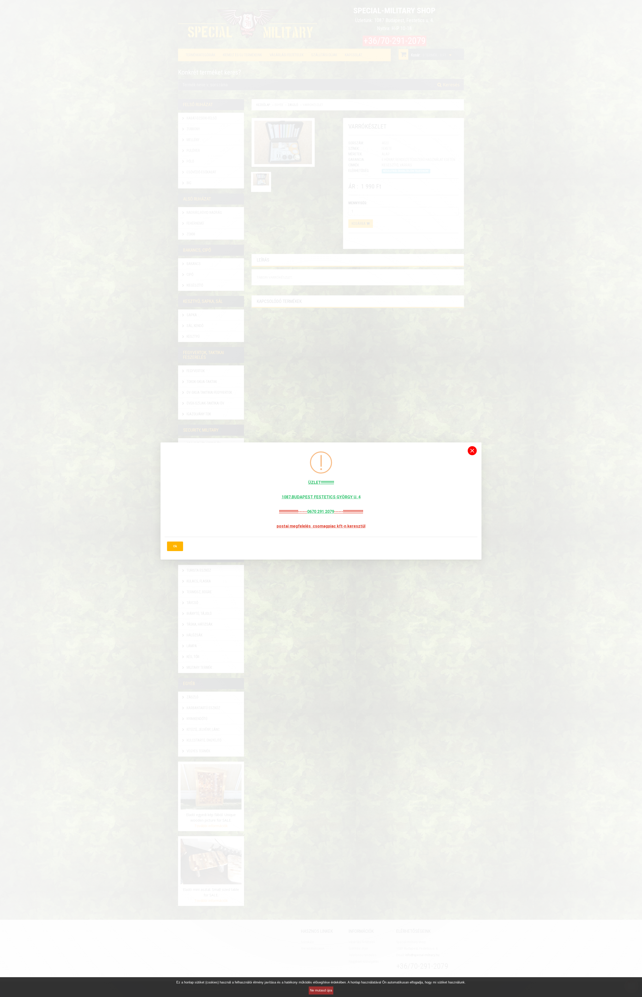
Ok (175, 546)
